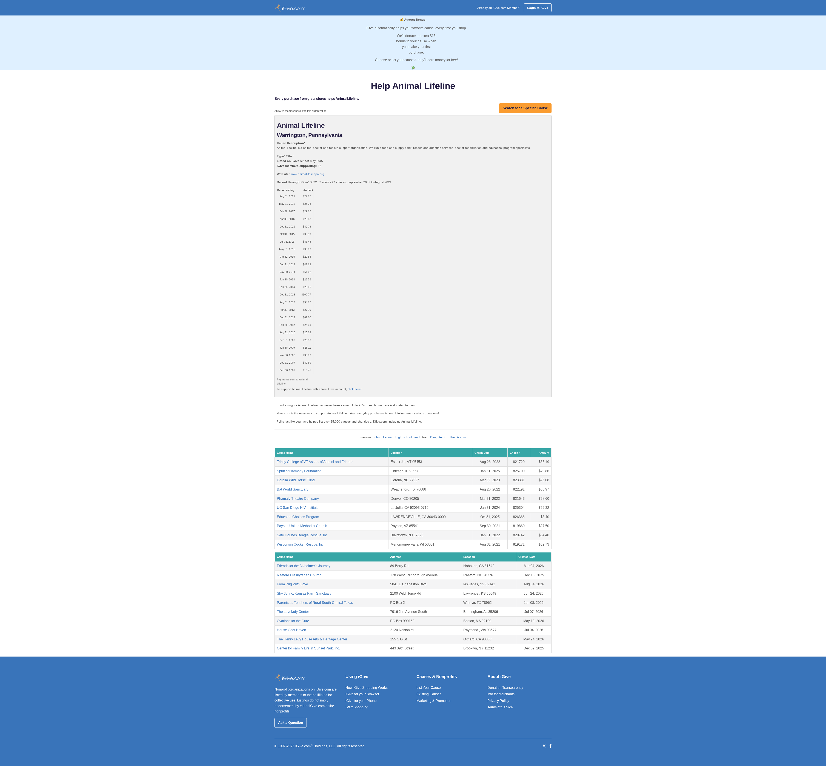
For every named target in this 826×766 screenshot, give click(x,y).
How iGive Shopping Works (366, 687)
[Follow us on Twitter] (544, 746)
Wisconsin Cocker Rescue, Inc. (300, 544)
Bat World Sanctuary (292, 489)
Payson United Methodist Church (302, 526)
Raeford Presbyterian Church (299, 575)
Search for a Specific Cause (525, 108)
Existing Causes (428, 694)
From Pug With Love (292, 584)
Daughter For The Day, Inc (448, 437)
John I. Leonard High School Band (396, 437)
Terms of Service (500, 707)
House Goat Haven (291, 630)
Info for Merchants (501, 694)
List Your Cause (428, 687)
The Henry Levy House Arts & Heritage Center (312, 639)
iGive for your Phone (361, 701)
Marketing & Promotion (433, 701)
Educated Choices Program (298, 517)
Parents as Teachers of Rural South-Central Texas (315, 602)
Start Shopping (356, 707)
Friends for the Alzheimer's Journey (303, 566)
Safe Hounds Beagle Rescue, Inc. (302, 535)
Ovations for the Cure (293, 621)
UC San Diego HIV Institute (298, 507)
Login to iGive (537, 7)
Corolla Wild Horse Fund (296, 480)
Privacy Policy (498, 701)
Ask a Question (290, 722)
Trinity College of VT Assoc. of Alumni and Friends (315, 462)
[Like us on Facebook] (550, 746)
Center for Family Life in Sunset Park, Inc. (308, 648)
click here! (355, 389)
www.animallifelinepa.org (307, 174)
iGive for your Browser (362, 694)
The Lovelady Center (293, 612)
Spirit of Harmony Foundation (299, 471)
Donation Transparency (505, 687)
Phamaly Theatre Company (298, 498)
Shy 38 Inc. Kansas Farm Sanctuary (304, 593)
